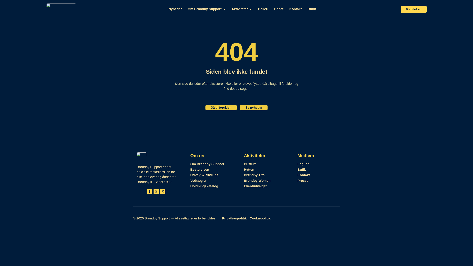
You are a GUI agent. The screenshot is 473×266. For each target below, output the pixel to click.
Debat (278, 9)
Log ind (303, 164)
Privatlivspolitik (234, 218)
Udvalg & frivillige (204, 175)
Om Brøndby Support (205, 9)
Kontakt (295, 9)
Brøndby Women (257, 181)
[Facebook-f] (149, 191)
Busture (250, 164)
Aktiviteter (240, 9)
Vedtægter (198, 181)
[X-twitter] (162, 191)
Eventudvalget (255, 186)
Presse (302, 181)
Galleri (263, 9)
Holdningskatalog (204, 186)
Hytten (249, 169)
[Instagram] (156, 191)
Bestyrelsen (199, 169)
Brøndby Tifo (254, 175)
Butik (312, 9)
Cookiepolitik (260, 218)
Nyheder (175, 9)
